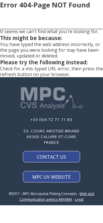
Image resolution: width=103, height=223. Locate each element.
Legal (79, 199)
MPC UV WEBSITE (51, 177)
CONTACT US (51, 157)
